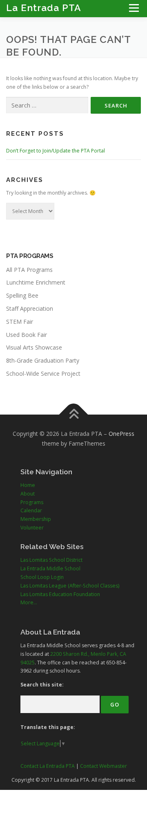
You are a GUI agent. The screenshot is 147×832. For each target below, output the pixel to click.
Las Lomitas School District (51, 559)
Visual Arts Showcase (34, 347)
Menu (133, 7)
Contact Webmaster (103, 765)
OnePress (121, 433)
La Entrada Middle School (50, 568)
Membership (35, 519)
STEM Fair (19, 321)
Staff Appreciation (29, 308)
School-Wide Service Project (43, 373)
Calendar (31, 510)
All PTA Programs (29, 270)
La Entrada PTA (43, 7)
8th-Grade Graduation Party (42, 360)
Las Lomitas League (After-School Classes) (69, 585)
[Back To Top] (73, 414)
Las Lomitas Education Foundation (60, 594)
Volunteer (32, 527)
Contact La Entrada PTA (47, 765)
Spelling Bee (22, 295)
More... (28, 602)
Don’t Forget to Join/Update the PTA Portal (55, 150)
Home (27, 485)
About (27, 493)
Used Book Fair (26, 335)
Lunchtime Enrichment (35, 282)
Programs (31, 502)
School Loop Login (42, 577)
